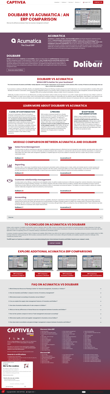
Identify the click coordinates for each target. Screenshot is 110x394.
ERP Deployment (66, 356)
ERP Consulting (66, 360)
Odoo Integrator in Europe (68, 344)
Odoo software (88, 344)
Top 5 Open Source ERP (68, 354)
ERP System (65, 362)
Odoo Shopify (45, 343)
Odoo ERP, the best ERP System (49, 332)
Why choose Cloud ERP (47, 358)
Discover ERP (45, 354)
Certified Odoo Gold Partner (14, 356)
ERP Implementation (67, 358)
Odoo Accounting (45, 347)
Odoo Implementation (68, 348)
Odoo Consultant (67, 346)
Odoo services (88, 341)
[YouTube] (23, 338)
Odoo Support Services (90, 347)
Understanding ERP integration (48, 357)
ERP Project (65, 361)
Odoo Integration (67, 347)
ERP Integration (66, 357)
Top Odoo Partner (67, 340)
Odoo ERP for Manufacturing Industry (93, 361)
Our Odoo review (88, 346)
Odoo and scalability (46, 340)
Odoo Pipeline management (69, 331)
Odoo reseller (88, 343)
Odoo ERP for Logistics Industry (92, 358)
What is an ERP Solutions (47, 356)
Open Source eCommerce (96, 392)
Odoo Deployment (89, 335)
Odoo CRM (44, 346)
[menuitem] (57, 2)
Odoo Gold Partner (67, 339)
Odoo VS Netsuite (67, 338)
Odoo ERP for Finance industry (91, 354)
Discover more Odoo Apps (69, 333)
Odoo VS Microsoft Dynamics (69, 336)
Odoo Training (88, 340)
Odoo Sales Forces (46, 350)
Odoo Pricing (44, 338)
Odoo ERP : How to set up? (47, 336)
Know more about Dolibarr (15, 70)
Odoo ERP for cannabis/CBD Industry (93, 360)
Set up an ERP (45, 360)
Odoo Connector (45, 341)
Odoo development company (91, 348)
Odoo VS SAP (66, 335)
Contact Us (98, 2)
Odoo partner (24, 342)
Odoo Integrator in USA (68, 343)
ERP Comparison (18, 274)
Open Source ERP (45, 361)
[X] (14, 338)
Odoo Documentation (46, 339)
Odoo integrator (15, 341)
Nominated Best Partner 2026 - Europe (16, 360)
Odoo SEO (87, 338)
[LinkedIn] (18, 338)
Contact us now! (55, 243)
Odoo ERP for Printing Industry (91, 357)
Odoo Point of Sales (67, 332)
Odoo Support (88, 339)
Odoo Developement (89, 331)
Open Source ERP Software (48, 362)
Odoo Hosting (88, 336)
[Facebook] (9, 338)
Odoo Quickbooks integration (48, 344)
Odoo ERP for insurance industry (92, 356)
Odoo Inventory (45, 348)
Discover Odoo (45, 331)
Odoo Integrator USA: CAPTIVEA (70, 341)
